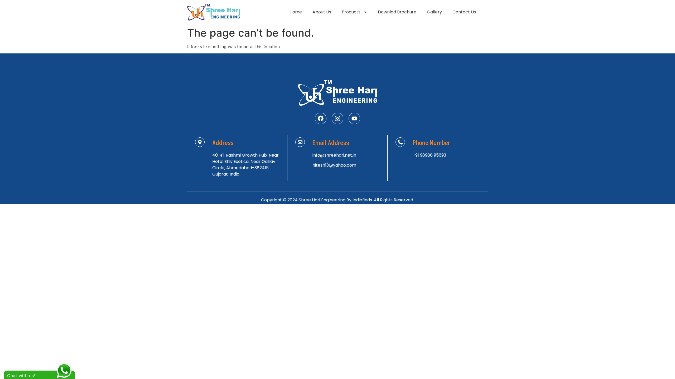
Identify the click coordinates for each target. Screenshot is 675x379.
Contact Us (464, 12)
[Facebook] (320, 118)
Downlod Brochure (397, 12)
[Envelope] (300, 142)
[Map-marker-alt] (200, 142)
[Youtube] (354, 118)
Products (351, 12)
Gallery (434, 12)
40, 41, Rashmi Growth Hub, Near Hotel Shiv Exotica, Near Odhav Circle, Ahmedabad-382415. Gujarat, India (245, 164)
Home (296, 12)
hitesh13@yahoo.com (334, 165)
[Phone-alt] (400, 142)
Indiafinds (362, 200)
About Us (321, 12)
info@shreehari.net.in (334, 155)
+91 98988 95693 (429, 155)
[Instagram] (337, 118)
